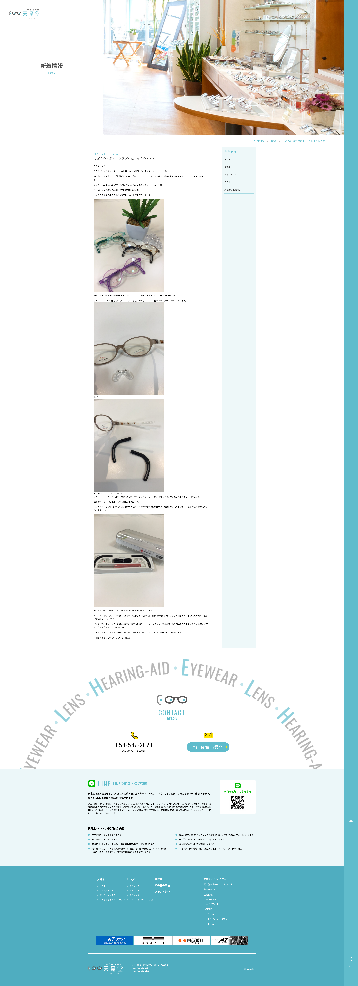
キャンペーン (230, 174)
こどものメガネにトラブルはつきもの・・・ (124, 158)
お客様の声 (209, 889)
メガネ (115, 154)
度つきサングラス (107, 895)
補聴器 (227, 167)
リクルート (214, 903)
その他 (227, 182)
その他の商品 (162, 885)
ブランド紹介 (162, 891)
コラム (210, 914)
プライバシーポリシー (218, 919)
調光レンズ (134, 890)
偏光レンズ (134, 885)
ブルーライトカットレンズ (141, 899)
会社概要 (213, 899)
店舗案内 (208, 908)
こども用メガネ (106, 890)
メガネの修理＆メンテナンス (112, 899)
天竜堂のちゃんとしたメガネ (218, 884)
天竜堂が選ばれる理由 (215, 879)
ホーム (210, 924)
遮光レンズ (134, 895)
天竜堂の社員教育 (232, 189)
